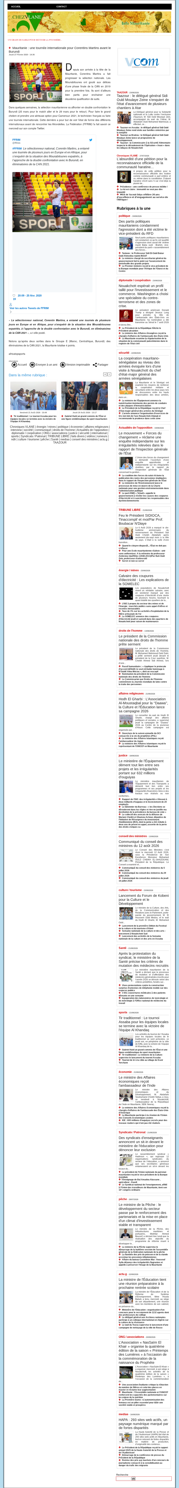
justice (73, 433)
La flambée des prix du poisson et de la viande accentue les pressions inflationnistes (143, 1255)
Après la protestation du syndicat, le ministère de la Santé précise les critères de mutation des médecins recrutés (144, 959)
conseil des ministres (85, 439)
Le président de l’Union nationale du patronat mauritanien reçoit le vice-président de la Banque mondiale (143, 1174)
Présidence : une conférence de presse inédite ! (144, 187)
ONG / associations (55, 433)
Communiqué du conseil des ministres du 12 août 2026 (141, 844)
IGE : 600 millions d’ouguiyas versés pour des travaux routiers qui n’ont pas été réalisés (143, 1121)
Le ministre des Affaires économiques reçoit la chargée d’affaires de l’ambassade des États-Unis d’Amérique (144, 1110)
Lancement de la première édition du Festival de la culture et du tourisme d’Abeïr (143, 927)
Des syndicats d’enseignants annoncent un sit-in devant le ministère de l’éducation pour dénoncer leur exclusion (141, 1144)
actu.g (103, 439)
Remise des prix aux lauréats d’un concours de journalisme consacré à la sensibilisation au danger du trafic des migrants (144, 1462)
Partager (102, 364)
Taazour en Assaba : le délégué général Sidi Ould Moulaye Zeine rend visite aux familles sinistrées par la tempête (143, 130)
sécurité (84, 433)
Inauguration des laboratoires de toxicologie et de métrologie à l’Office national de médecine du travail (143, 1000)
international (99, 433)
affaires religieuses (96, 426)
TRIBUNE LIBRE (58, 436)
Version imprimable (77, 364)
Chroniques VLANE (22, 426)
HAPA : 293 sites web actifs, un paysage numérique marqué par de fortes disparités (143, 1424)
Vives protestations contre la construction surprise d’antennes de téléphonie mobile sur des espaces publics (143, 988)
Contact (61, 6)
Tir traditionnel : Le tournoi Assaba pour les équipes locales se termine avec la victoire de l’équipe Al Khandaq (33, 418)
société (28, 429)
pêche (45, 439)
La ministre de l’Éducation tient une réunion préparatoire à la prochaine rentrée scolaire (142, 1284)
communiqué (43, 429)
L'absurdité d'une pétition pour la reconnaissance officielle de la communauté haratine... (142, 163)
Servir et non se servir (133, 561)
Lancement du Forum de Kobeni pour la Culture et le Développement (144, 900)
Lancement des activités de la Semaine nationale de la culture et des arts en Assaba (141, 937)
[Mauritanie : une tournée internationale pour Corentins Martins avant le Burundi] (36, 63)
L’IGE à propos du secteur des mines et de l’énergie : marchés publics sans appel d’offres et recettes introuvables (143, 606)
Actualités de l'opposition (92, 429)
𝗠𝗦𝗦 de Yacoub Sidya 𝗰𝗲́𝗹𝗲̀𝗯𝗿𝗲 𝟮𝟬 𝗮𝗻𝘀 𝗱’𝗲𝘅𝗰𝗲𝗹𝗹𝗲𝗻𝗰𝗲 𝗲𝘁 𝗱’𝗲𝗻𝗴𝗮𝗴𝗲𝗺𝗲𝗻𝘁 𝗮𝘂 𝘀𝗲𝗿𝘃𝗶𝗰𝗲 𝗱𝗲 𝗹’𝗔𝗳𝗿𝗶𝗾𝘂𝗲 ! (142, 197)
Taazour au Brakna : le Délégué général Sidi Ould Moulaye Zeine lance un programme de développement (142, 137)
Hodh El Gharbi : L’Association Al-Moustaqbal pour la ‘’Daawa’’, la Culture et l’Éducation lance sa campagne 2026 (143, 705)
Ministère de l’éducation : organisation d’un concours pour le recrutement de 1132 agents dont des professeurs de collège (144, 1312)
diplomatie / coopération (26, 433)
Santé (54, 439)
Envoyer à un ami (46, 364)
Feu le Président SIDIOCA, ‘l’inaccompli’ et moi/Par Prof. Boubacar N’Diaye (141, 519)
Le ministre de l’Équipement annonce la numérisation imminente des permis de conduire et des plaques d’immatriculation (143, 403)
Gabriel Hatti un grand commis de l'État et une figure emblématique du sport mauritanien (84, 417)
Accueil (16, 6)
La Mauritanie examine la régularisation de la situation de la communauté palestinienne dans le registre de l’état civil (143, 341)
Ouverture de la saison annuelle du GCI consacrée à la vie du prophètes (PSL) (140, 734)
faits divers (78, 436)
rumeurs (102, 436)
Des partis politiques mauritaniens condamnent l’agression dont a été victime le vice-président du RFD (143, 227)
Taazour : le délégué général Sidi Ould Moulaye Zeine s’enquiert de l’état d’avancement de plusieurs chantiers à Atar (143, 102)
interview (16, 429)
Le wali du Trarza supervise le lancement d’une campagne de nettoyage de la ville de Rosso (143, 1326)
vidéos (91, 436)
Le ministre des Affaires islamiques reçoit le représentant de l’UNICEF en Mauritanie (142, 745)
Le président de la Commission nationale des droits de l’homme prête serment (143, 640)
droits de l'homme (64, 429)
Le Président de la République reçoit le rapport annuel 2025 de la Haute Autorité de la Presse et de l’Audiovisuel (143, 1450)
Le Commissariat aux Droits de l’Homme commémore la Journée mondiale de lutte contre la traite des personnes (143, 682)
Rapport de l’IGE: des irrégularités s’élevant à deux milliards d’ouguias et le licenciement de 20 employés (143, 802)
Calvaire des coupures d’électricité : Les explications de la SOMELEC (144, 580)
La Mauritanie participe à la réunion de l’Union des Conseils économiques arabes (143, 1116)
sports (15, 436)
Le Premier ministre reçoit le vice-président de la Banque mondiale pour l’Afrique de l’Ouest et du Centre (143, 268)
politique (63, 426)
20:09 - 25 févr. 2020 (30, 295)
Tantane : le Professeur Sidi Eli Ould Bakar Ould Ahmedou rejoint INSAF (141, 254)
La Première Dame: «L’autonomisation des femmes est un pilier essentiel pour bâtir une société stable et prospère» (141, 1402)
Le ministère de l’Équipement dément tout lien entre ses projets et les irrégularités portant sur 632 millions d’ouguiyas (141, 769)
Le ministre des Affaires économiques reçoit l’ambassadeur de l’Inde (137, 1081)
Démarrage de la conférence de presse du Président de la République (141, 1456)
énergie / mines (46, 426)
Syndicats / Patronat (33, 436)
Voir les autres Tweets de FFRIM (29, 308)
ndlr (13, 439)
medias (65, 439)
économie (77, 426)
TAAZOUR (60, 442)
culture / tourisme (28, 439)
